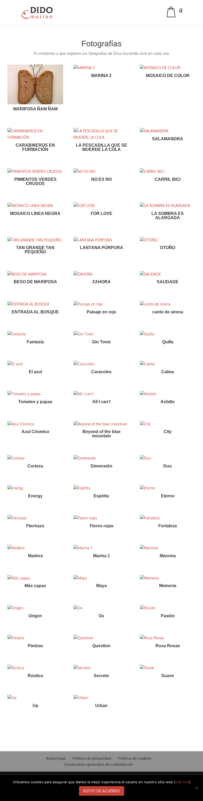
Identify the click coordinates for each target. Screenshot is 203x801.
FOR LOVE (101, 213)
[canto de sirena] (168, 304)
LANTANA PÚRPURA (101, 247)
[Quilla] (168, 334)
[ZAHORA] (101, 274)
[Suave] (168, 668)
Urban (101, 705)
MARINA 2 (101, 75)
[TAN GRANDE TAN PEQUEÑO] (35, 240)
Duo (167, 466)
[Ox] (101, 608)
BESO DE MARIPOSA (35, 282)
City (168, 431)
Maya (101, 585)
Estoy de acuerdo (101, 791)
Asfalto (167, 401)
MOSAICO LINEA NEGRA (35, 213)
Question (101, 646)
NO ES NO (101, 179)
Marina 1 (101, 556)
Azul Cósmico (35, 431)
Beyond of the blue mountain (101, 433)
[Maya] (101, 578)
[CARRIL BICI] (168, 171)
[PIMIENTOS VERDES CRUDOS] (35, 171)
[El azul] (35, 364)
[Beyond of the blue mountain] (101, 424)
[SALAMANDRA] (168, 131)
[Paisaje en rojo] (101, 304)
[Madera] (35, 548)
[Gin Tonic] (101, 334)
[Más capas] (35, 578)
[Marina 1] (101, 548)
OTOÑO (167, 247)
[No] (196, 788)
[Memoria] (168, 578)
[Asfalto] (168, 394)
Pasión (168, 616)
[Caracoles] (101, 364)
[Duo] (168, 458)
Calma (167, 372)
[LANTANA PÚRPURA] (101, 240)
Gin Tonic (101, 342)
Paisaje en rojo (101, 312)
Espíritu (101, 496)
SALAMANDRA (167, 139)
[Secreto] (101, 668)
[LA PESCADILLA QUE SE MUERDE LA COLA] (101, 134)
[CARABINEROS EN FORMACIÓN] (35, 134)
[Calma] (168, 364)
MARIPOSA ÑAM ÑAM (35, 109)
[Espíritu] (101, 488)
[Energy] (35, 488)
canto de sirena (167, 312)
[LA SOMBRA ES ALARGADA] (168, 205)
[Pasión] (168, 608)
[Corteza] (35, 458)
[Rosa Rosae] (168, 638)
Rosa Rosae (167, 646)
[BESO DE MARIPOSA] (35, 274)
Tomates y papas (35, 401)
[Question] (101, 638)
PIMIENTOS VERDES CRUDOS (35, 181)
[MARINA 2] (101, 68)
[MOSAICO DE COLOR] (168, 68)
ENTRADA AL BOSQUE (35, 312)
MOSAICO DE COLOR (168, 75)
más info (182, 782)
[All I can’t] (101, 394)
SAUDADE (167, 282)
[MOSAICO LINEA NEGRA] (35, 205)
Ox (101, 616)
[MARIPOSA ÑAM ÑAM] (35, 84)
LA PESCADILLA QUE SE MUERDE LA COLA (101, 147)
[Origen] (35, 608)
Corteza (35, 466)
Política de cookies (134, 758)
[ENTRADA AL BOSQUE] (35, 304)
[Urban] (101, 698)
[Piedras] (35, 638)
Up (35, 705)
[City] (168, 424)
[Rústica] (35, 668)
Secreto (101, 675)
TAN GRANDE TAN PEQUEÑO (35, 249)
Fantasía (35, 342)
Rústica (35, 675)
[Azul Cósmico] (35, 424)
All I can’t (101, 401)
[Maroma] (168, 548)
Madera (35, 556)
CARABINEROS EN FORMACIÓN (35, 147)
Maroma (168, 556)
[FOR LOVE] (101, 205)
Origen (35, 616)
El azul (35, 372)
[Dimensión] (101, 458)
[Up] (35, 698)
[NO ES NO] (101, 171)
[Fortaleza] (168, 518)
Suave (167, 675)
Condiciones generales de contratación (98, 764)
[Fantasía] (35, 334)
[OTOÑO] (168, 240)
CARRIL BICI (168, 179)
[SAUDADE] (168, 274)
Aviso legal (56, 758)
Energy (35, 496)
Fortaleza (167, 526)
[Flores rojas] (101, 518)
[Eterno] (168, 488)
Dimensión (101, 466)
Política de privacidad (92, 758)
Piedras (35, 646)
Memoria (167, 585)
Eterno (167, 496)
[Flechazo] (35, 518)
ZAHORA (101, 282)
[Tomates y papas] (35, 394)
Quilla (167, 342)
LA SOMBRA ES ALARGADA (167, 215)
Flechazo (35, 526)
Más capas (35, 585)
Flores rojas (101, 526)
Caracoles (101, 372)
